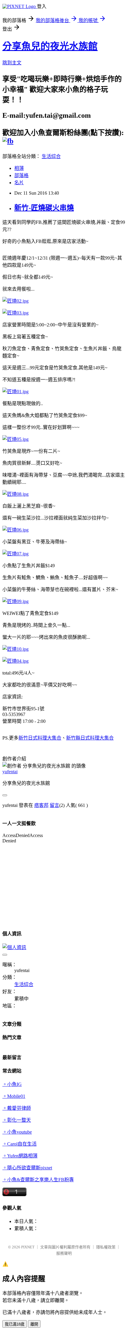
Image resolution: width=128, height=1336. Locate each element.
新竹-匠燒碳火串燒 (44, 208)
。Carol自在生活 (19, 1143)
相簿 (19, 168)
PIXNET (28, 1247)
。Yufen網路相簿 (20, 1155)
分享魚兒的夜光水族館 (50, 46)
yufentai (10, 771)
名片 (19, 182)
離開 (34, 1324)
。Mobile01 (13, 1096)
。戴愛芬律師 (16, 1108)
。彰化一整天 (16, 1120)
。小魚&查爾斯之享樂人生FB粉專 (38, 1179)
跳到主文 (11, 62)
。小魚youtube (17, 1131)
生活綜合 (51, 156)
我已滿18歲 (14, 1324)
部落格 (21, 175)
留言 (54, 805)
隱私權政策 (105, 1247)
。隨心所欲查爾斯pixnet (27, 1167)
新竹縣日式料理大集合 (90, 737)
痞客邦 (41, 805)
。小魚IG (12, 1084)
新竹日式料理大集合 (39, 737)
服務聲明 (64, 1253)
